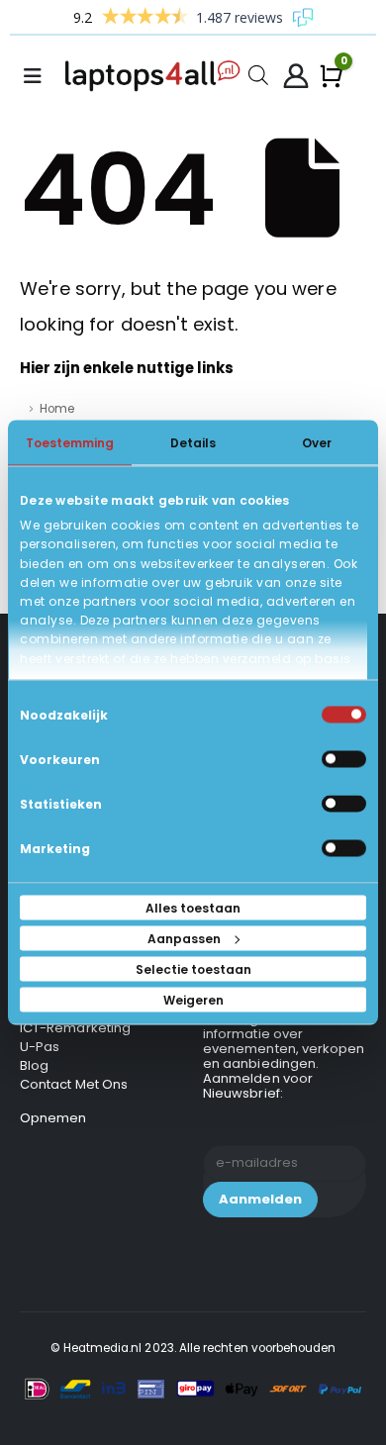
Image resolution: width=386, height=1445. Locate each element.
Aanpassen (184, 938)
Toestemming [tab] (70, 442)
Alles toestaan (193, 908)
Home (57, 409)
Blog (34, 1065)
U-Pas (39, 1046)
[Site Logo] (156, 76)
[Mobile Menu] (38, 76)
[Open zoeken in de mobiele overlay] (258, 73)
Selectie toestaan (193, 969)
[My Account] (295, 76)
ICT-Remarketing (75, 1027)
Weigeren (193, 1000)
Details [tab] (193, 442)
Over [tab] (317, 442)
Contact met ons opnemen (74, 1101)
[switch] (344, 759)
